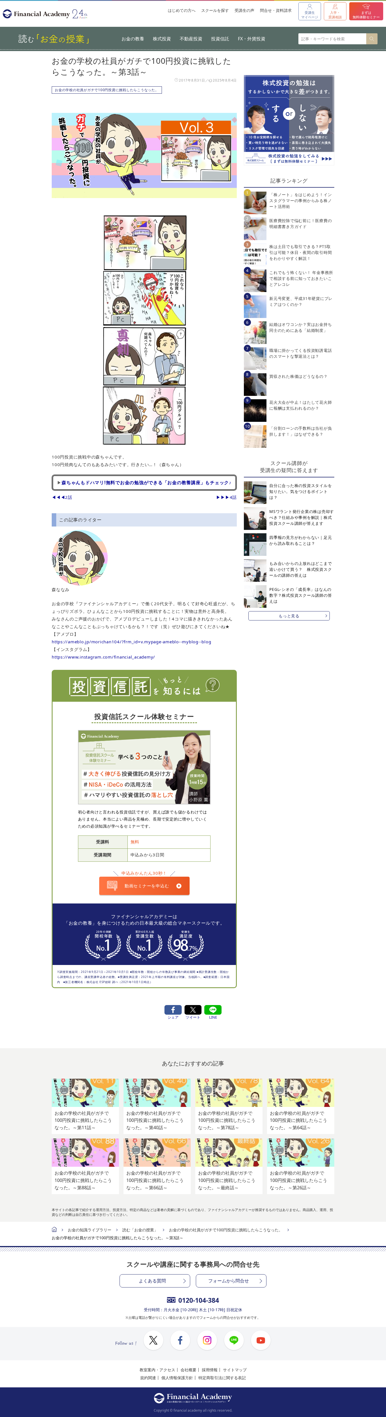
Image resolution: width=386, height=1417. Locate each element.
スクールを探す (215, 10)
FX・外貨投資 (251, 39)
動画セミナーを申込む (147, 886)
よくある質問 (152, 1281)
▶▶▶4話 (226, 497)
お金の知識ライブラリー (89, 1229)
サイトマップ (235, 1369)
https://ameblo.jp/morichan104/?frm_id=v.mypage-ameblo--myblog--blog (131, 641)
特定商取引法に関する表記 (222, 1377)
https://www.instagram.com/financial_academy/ (103, 657)
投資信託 (220, 39)
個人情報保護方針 (177, 1377)
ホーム (54, 1230)
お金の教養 (133, 39)
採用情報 (210, 1369)
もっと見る (289, 615)
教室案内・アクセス (157, 1369)
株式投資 (162, 39)
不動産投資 (191, 39)
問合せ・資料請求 (276, 10)
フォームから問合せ (228, 1281)
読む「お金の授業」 (140, 1229)
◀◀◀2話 (62, 497)
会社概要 (188, 1369)
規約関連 (148, 1377)
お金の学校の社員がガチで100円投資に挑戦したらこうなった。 (107, 89)
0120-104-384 (198, 1300)
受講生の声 (244, 10)
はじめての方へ (182, 10)
